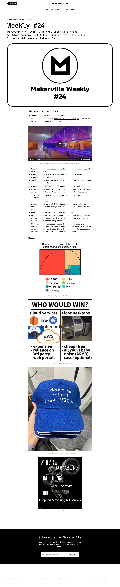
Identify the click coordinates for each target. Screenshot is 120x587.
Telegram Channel (56, 9)
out (46, 201)
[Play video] (60, 143)
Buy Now (70, 212)
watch (79, 218)
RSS (67, 579)
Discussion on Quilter (41, 186)
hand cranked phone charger (66, 119)
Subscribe (13, 3)
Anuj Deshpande (13, 19)
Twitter (46, 579)
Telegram (61, 579)
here (70, 116)
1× (78, 159)
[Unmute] (82, 159)
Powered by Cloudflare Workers (102, 579)
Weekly (22, 19)
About (72, 9)
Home (47, 9)
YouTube (66, 9)
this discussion (59, 192)
